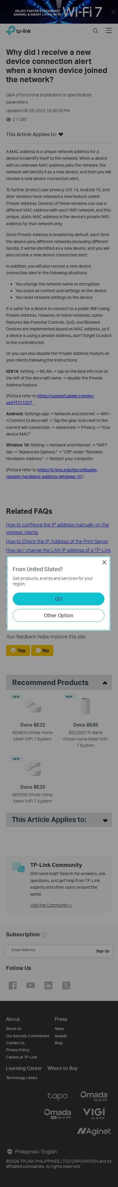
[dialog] (59, 593)
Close (104, 562)
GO (58, 599)
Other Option (58, 615)
